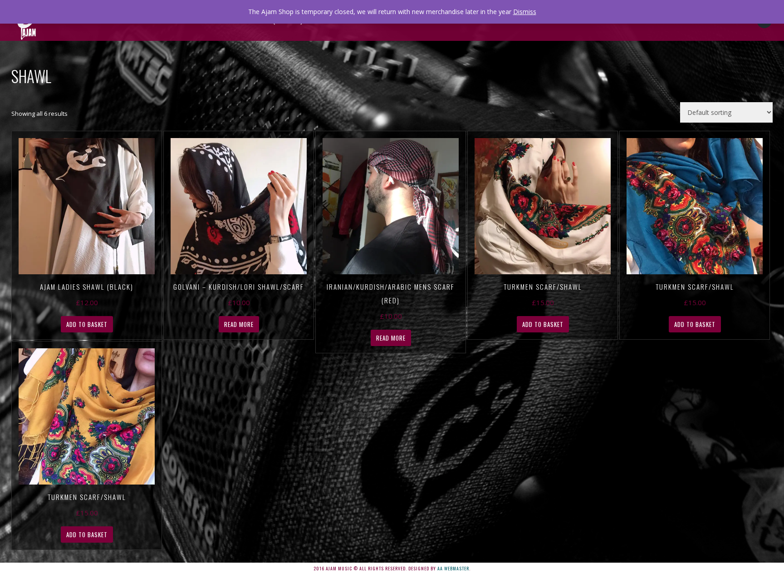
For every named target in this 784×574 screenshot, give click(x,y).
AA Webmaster (453, 568)
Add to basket (87, 324)
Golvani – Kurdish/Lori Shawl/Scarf (238, 287)
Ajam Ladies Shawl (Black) (86, 287)
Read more (239, 324)
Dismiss (524, 11)
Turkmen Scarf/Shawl (543, 287)
